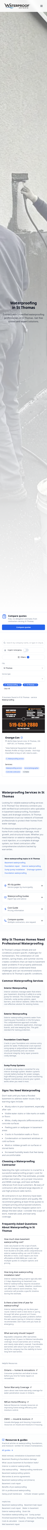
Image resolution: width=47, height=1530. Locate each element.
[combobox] (23, 668)
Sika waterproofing (10, 1469)
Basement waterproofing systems (16, 1473)
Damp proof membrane (12, 1494)
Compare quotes (23, 627)
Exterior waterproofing (31, 866)
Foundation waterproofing (16, 873)
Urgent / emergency (15, 650)
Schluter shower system (34, 1494)
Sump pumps (35, 1514)
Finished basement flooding (13, 1518)
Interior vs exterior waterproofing (16, 1466)
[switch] (26, 650)
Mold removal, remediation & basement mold (21, 1455)
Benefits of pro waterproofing (14, 1487)
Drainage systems (34, 869)
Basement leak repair (33, 1505)
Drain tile (26, 1511)
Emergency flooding (35, 1518)
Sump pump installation (15, 869)
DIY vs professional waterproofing (16, 1490)
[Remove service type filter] (19, 685)
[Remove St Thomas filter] (36, 685)
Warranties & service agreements (16, 1476)
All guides (6, 1450)
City (3, 663)
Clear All (7, 689)
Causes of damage (26, 1521)
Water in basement (30, 1508)
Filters (24, 657)
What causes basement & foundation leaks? (20, 1462)
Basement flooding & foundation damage (19, 1459)
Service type (6, 674)
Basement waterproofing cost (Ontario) (18, 1480)
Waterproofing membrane (31, 1469)
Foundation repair (12, 866)
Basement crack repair (11, 1483)
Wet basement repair (11, 1524)
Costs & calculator (9, 1521)
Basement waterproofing (15, 862)
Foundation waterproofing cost (15, 1514)
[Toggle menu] (41, 5)
